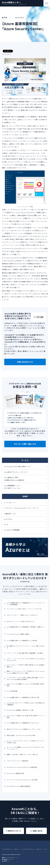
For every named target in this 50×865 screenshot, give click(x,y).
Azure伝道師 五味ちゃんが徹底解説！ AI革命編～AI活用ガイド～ (26, 628)
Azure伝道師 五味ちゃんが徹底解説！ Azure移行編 (22, 640)
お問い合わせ (37, 831)
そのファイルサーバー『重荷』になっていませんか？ (22, 615)
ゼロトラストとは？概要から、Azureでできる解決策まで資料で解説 (26, 685)
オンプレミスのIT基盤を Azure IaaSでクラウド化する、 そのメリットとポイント (26, 748)
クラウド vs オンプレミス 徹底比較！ (18, 761)
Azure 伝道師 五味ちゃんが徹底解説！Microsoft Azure (23, 723)
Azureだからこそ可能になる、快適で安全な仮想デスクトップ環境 (26, 716)
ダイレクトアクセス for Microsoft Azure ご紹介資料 (22, 780)
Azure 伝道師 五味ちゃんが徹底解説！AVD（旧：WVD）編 (23, 697)
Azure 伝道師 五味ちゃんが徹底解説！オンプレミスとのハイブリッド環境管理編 (26, 603)
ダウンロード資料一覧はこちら (25, 444)
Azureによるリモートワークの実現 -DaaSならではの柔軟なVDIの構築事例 (26, 704)
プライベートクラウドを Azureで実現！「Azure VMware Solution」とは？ (26, 659)
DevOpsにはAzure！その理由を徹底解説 (18, 786)
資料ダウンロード (14, 831)
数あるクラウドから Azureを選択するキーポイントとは (23, 729)
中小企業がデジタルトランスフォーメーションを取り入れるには (26, 647)
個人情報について (7, 859)
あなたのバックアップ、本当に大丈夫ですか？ (20, 621)
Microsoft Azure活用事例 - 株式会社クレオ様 (20, 710)
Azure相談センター (11, 2)
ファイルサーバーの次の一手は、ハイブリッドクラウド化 (24, 609)
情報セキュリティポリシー (9, 857)
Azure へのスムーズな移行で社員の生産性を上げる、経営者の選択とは (26, 666)
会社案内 (4, 861)
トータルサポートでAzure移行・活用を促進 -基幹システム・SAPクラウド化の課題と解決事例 (26, 678)
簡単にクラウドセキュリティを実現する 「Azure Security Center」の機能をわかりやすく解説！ (26, 672)
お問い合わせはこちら (25, 362)
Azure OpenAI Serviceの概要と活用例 (18, 634)
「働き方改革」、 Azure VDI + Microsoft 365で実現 (21, 735)
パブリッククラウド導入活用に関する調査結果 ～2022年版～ (25, 653)
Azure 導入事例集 (12, 691)
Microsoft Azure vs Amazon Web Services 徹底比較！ (22, 767)
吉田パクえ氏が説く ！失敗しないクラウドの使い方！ (22, 754)
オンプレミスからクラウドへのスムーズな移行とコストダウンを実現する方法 (26, 741)
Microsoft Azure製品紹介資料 (15, 773)
